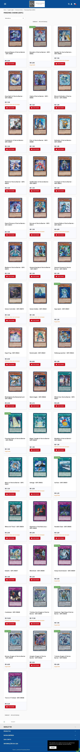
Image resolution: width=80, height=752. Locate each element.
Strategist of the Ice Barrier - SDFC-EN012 (63, 182)
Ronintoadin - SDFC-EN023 (37, 353)
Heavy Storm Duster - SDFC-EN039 (64, 571)
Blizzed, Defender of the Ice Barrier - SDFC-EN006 (62, 97)
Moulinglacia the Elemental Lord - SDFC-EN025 (15, 397)
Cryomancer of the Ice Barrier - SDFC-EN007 (14, 141)
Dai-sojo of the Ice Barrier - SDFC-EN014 (40, 224)
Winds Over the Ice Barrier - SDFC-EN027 (64, 397)
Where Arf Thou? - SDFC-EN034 (14, 526)
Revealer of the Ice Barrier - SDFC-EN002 (40, 53)
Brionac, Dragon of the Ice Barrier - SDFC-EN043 (15, 657)
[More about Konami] (12, 721)
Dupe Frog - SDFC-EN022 (12, 353)
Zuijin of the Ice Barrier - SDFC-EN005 (39, 97)
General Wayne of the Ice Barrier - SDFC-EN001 (15, 53)
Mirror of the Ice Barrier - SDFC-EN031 (14, 483)
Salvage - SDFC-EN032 (36, 482)
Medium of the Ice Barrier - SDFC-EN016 (15, 268)
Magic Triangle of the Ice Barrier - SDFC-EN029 (40, 439)
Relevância (14, 18)
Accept (53, 747)
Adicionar (10, 63)
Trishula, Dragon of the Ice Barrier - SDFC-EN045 (62, 657)
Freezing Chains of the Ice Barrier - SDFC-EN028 (15, 439)
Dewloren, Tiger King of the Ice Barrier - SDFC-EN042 (63, 613)
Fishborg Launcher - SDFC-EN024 (64, 353)
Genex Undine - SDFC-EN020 (38, 309)
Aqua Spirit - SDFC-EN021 (61, 309)
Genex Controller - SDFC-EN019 (14, 309)
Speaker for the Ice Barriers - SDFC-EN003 (63, 53)
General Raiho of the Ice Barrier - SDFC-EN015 (64, 224)
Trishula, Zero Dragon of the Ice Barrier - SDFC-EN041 (39, 613)
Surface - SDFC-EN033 (60, 482)
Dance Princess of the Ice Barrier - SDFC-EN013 (15, 224)
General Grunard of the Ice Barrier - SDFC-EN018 (62, 268)
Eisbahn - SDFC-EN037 (11, 571)
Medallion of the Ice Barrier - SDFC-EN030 (63, 439)
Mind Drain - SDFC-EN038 (37, 571)
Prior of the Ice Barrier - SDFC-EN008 (39, 141)
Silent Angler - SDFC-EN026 (38, 397)
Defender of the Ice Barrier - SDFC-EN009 (63, 141)
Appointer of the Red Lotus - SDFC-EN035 (38, 527)
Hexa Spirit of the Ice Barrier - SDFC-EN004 (14, 97)
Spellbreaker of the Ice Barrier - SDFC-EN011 (39, 182)
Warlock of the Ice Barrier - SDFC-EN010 (15, 182)
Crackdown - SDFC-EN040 (12, 612)
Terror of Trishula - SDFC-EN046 (14, 698)
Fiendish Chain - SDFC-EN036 (62, 526)
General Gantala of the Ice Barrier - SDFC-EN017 (40, 268)
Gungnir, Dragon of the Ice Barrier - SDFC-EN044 (38, 657)
